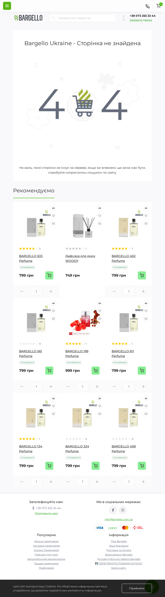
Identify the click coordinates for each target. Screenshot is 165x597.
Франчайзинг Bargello (119, 554)
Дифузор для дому (46, 554)
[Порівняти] (53, 224)
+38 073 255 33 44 (143, 16)
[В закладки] (53, 216)
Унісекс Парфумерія (46, 550)
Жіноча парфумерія (46, 541)
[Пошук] (53, 18)
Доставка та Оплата (118, 550)
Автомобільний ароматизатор (46, 559)
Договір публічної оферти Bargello (118, 559)
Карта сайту (118, 567)
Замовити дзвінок (141, 19)
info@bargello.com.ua (119, 519)
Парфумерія (46, 567)
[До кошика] (49, 275)
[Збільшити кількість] (50, 291)
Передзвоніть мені (46, 513)
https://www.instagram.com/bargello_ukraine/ (123, 510)
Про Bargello (119, 541)
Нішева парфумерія (46, 563)
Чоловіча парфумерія (46, 545)
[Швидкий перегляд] (53, 208)
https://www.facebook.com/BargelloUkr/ (113, 510)
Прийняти (136, 588)
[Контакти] (147, 6)
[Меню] (7, 6)
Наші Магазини (118, 545)
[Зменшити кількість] (21, 291)
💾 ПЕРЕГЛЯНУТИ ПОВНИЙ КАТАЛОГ (118, 563)
